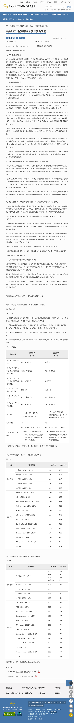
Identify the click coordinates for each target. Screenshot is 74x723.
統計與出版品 (7, 19)
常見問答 (56, 2)
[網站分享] (23, 38)
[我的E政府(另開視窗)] (19, 715)
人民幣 (51, 10)
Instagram (71, 696)
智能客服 (63, 2)
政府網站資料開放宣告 (36, 702)
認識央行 (29, 19)
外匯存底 (63, 10)
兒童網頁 (28, 2)
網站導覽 (35, 2)
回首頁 (21, 2)
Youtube (71, 692)
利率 (58, 10)
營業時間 (53, 711)
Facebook (71, 688)
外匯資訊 (45, 14)
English (70, 2)
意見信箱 (42, 2)
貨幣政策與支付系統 (20, 14)
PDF (39, 671)
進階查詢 (69, 7)
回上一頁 (17, 38)
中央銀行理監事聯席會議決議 (39, 26)
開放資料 (68, 10)
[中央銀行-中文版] (19, 6)
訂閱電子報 (71, 711)
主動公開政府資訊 (22, 26)
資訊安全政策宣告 (59, 702)
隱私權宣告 (48, 702)
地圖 (59, 709)
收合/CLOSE (71, 715)
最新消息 (6, 14)
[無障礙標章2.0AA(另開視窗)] (9, 715)
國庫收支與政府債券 (59, 14)
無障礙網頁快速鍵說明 (36, 705)
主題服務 (19, 19)
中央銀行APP (71, 701)
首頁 (7, 26)
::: (1, 1)
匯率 (55, 10)
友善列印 (20, 38)
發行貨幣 (34, 14)
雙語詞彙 (49, 2)
